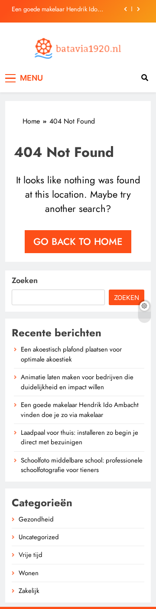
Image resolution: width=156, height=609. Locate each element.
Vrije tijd (30, 555)
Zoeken (25, 280)
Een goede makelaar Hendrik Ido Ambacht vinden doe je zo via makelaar (63, 9)
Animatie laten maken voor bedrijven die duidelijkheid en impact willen (77, 381)
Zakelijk (29, 591)
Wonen (29, 573)
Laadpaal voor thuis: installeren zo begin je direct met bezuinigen (79, 437)
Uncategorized (39, 537)
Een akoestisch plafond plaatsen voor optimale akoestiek (71, 354)
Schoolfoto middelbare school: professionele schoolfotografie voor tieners (82, 465)
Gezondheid (36, 519)
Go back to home (78, 241)
